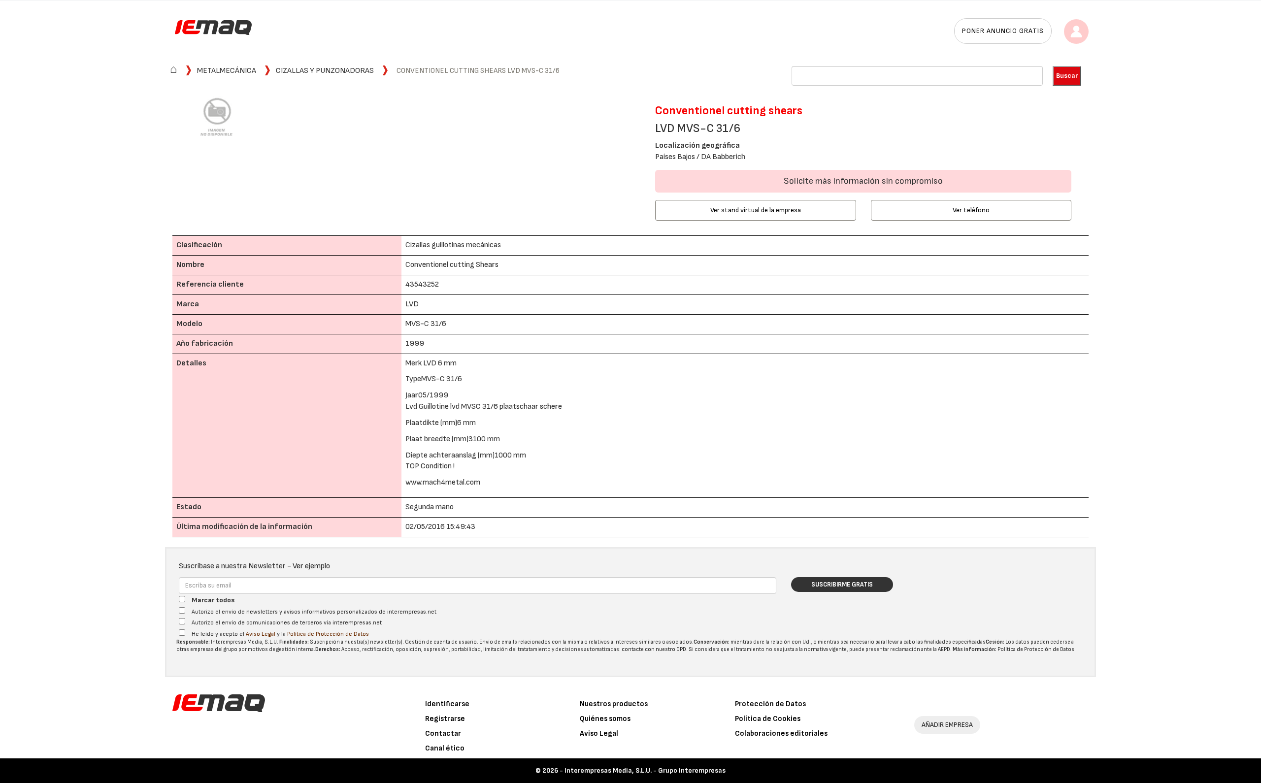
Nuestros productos (614, 704)
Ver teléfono (971, 210)
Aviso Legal (260, 634)
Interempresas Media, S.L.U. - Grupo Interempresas (645, 770)
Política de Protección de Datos (328, 634)
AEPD (944, 649)
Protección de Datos (770, 704)
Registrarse (445, 718)
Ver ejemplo (311, 566)
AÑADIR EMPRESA (947, 724)
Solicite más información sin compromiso (863, 181)
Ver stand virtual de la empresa (755, 210)
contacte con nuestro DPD (654, 649)
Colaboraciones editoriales (781, 733)
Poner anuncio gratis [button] (1003, 31)
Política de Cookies (767, 718)
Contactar (443, 733)
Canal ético (445, 748)
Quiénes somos (605, 718)
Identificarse (447, 704)
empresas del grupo (213, 649)
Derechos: (327, 649)
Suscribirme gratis (842, 584)
